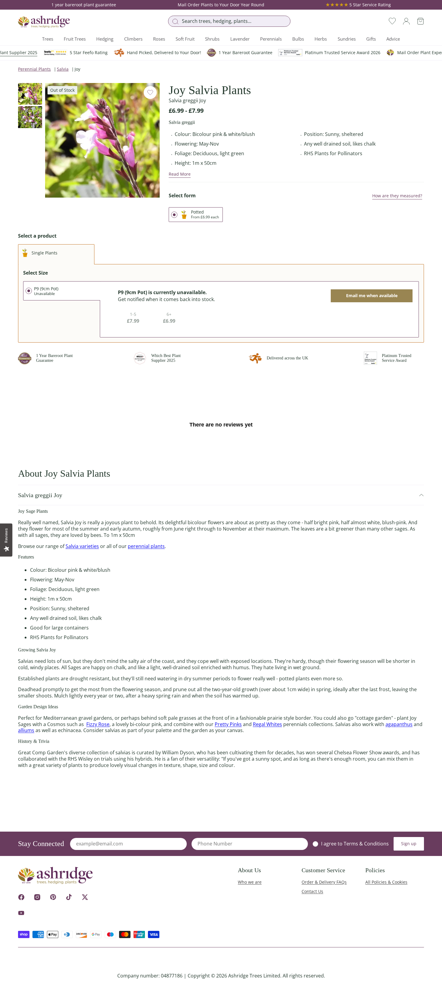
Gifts (371, 39)
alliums (26, 730)
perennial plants (146, 546)
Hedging (104, 39)
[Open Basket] (420, 21)
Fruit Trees (75, 39)
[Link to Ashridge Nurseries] (44, 22)
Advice (393, 39)
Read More (180, 174)
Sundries (347, 39)
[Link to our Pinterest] (53, 897)
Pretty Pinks (228, 724)
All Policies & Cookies (386, 882)
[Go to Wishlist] (392, 21)
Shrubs (212, 39)
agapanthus (399, 724)
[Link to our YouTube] (21, 913)
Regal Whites (267, 724)
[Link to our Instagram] (37, 897)
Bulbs (298, 39)
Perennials (271, 39)
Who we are (250, 882)
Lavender (240, 39)
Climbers (133, 39)
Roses (159, 39)
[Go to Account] (406, 21)
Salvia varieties (82, 546)
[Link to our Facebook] (21, 897)
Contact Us (312, 891)
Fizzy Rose (97, 724)
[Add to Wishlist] (150, 92)
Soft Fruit (185, 39)
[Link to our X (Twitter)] (85, 897)
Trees (47, 39)
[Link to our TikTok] (69, 897)
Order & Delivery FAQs (324, 882)
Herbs (321, 39)
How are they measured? (397, 196)
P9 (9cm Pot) (46, 291)
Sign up (408, 843)
